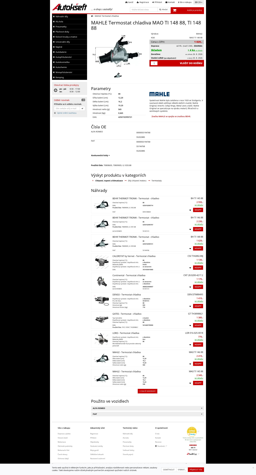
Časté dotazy (62, 454)
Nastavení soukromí (97, 458)
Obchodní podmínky (65, 446)
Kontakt (158, 438)
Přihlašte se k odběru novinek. (68, 104)
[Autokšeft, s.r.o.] (69, 7)
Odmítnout (169, 469)
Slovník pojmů (128, 454)
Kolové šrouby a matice (66, 36)
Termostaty (157, 180)
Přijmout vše (196, 469)
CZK (199, 2)
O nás (157, 434)
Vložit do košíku (191, 63)
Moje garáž (94, 450)
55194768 (140, 146)
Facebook (161, 446)
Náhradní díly (62, 16)
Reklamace (62, 442)
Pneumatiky (61, 26)
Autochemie (61, 67)
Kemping (60, 77)
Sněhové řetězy (128, 450)
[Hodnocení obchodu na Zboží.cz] (193, 454)
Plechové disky (62, 31)
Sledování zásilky (96, 446)
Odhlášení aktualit (97, 454)
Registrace (94, 434)
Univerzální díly (63, 41)
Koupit (198, 210)
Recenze (158, 442)
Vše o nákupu (64, 428)
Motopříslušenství (64, 72)
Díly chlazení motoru (137, 180)
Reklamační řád (63, 450)
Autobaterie (61, 52)
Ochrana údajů (63, 458)
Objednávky (94, 442)
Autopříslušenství (64, 57)
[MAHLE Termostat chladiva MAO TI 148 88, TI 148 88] (118, 50)
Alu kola (59, 21)
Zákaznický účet (97, 428)
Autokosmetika (62, 62)
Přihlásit (93, 438)
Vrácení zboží (63, 438)
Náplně (59, 47)
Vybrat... (182, 469)
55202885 (140, 137)
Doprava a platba (64, 434)
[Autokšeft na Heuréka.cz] (193, 431)
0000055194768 (143, 132)
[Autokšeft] (92, 16)
